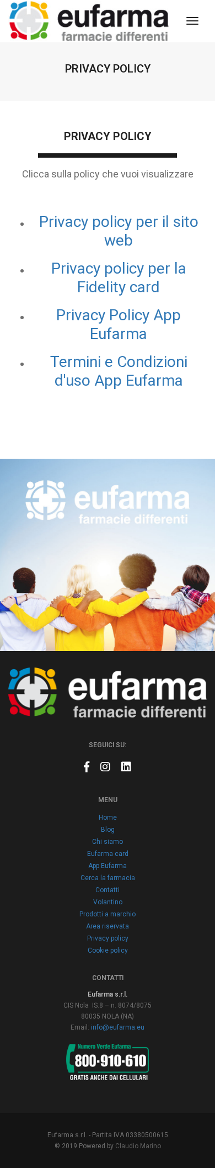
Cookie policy (108, 950)
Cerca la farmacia (107, 878)
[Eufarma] (89, 21)
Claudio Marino (138, 1146)
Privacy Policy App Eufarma (118, 324)
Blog (108, 829)
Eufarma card (107, 854)
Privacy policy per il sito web (118, 231)
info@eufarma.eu (117, 1027)
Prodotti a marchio (107, 914)
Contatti (107, 890)
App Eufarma (107, 866)
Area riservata (107, 926)
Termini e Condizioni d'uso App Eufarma (118, 371)
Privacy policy (107, 938)
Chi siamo (107, 842)
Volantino (107, 902)
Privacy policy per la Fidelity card (118, 277)
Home (108, 817)
